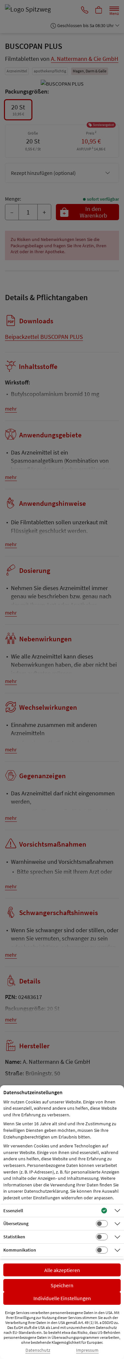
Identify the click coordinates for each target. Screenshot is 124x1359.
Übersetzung (15, 1223)
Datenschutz (37, 1350)
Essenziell (13, 1211)
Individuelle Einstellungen (62, 1298)
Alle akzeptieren (62, 1270)
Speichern (62, 1285)
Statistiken (14, 1237)
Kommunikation (19, 1250)
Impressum (87, 1350)
